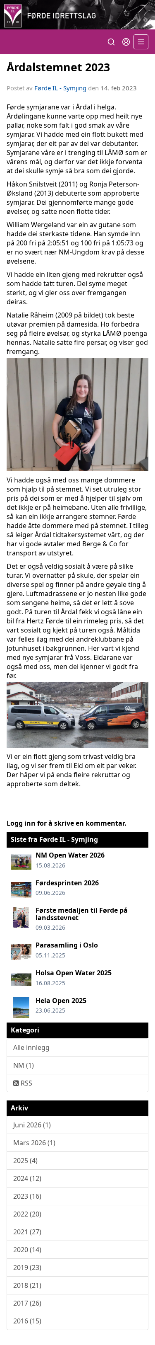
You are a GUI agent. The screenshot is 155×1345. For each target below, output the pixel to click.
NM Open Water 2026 (70, 855)
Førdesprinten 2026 (67, 882)
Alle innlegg (31, 1047)
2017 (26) (27, 1303)
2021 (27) (27, 1231)
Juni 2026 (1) (32, 1124)
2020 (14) (27, 1249)
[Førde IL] (77, 14)
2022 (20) (27, 1214)
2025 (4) (25, 1160)
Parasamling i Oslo (67, 945)
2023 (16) (27, 1196)
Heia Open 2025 (61, 1000)
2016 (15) (27, 1321)
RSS (25, 1083)
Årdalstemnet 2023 (58, 67)
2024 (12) (27, 1178)
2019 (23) (27, 1267)
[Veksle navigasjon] (141, 41)
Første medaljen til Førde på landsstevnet (82, 914)
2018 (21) (27, 1285)
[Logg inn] (126, 41)
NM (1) (23, 1065)
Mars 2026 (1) (34, 1142)
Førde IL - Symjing (60, 88)
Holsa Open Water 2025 (74, 972)
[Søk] (111, 41)
